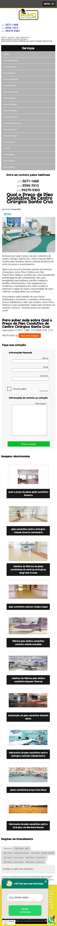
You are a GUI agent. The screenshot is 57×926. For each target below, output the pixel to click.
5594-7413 (11, 27)
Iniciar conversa (25, 910)
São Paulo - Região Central (42, 853)
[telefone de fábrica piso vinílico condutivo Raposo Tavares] (28, 663)
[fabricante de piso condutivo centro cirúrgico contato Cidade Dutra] (28, 738)
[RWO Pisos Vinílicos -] (28, 14)
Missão (49, 897)
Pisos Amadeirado (10, 79)
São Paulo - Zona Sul (35, 862)
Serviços (28, 48)
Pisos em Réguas (10, 136)
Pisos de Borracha (10, 92)
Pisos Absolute (9, 73)
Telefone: (44, 376)
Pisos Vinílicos (9, 167)
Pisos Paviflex (8, 155)
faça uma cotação (30, 335)
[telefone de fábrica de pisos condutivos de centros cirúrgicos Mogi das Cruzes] (28, 551)
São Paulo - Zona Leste (13, 857)
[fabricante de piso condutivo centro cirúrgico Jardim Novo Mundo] (28, 809)
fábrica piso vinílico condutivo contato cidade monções (28, 643)
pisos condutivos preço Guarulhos (28, 790)
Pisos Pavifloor (9, 161)
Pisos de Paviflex (10, 111)
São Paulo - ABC (21, 848)
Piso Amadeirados (10, 61)
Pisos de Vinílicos (10, 117)
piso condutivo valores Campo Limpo (28, 606)
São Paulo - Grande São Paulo (16, 853)
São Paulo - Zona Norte (35, 857)
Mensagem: (41, 403)
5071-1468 (11, 24)
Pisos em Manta (9, 130)
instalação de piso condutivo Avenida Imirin (28, 717)
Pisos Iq (6, 148)
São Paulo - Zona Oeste (13, 862)
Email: (46, 367)
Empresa (49, 894)
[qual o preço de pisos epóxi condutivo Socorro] (28, 477)
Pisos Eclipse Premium (12, 123)
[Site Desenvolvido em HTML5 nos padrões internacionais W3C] (8, 923)
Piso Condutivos (10, 67)
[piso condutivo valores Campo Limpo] (28, 592)
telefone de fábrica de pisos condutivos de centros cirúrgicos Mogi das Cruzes (28, 569)
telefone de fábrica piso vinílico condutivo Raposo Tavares (28, 680)
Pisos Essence (9, 142)
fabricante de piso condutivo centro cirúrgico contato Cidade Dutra (28, 754)
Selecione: (8, 848)
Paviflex (6, 54)
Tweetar (8, 213)
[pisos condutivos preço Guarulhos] (28, 775)
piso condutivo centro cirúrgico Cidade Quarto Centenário (28, 531)
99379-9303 (12, 30)
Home (48, 891)
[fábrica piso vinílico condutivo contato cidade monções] (28, 626)
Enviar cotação (28, 444)
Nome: (46, 358)
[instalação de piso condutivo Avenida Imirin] (28, 700)
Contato (49, 902)
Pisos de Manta (9, 98)
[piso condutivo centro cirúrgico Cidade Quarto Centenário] (28, 514)
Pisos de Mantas (10, 104)
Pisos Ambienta (9, 86)
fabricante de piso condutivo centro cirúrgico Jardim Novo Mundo (28, 826)
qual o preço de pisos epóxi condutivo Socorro (28, 493)
